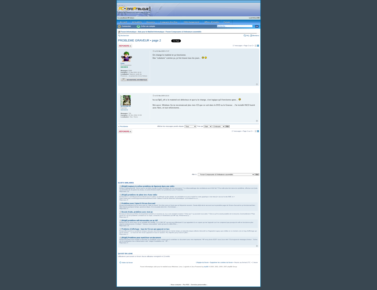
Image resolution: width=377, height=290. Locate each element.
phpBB (206, 266)
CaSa (122, 63)
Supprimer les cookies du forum (221, 262)
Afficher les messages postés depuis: (171, 126)
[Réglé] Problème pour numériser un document (141, 238)
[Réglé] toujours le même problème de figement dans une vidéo (147, 186)
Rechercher (124, 35)
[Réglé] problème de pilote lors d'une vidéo (139, 195)
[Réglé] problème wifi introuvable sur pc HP (139, 220)
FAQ (247, 35)
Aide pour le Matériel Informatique (151, 32)
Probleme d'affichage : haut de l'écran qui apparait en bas (145, 229)
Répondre (121, 45)
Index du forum (127, 262)
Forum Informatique (128, 32)
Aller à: (194, 174)
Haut (257, 84)
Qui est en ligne (125, 253)
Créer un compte (148, 26)
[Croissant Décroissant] (221, 126)
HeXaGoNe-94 (126, 106)
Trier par (200, 126)
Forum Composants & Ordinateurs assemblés (183, 32)
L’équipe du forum (202, 262)
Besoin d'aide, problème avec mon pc (137, 212)
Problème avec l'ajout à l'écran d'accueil (138, 203)
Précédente (124, 126)
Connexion (126, 26)
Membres (255, 35)
